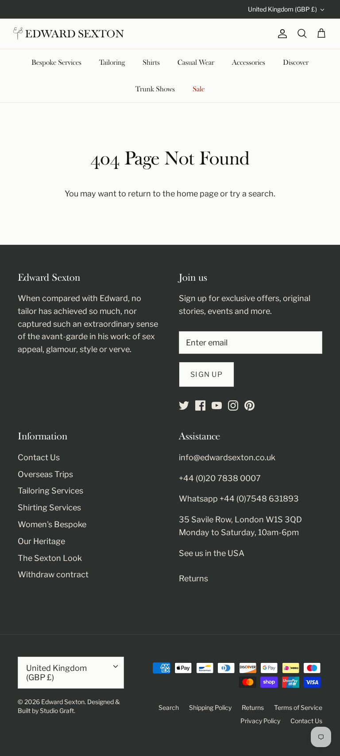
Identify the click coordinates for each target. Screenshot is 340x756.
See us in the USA (211, 553)
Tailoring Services (50, 490)
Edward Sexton (63, 701)
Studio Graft (57, 710)
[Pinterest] (249, 405)
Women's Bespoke (52, 524)
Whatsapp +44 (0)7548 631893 (239, 498)
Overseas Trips (45, 474)
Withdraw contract (53, 574)
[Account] (281, 33)
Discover (296, 62)
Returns (193, 578)
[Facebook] (200, 405)
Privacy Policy (260, 721)
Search (168, 707)
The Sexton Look (50, 558)
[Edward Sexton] (68, 33)
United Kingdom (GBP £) (282, 9)
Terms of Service (298, 707)
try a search (252, 193)
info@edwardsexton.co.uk (227, 457)
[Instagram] (233, 405)
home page (197, 193)
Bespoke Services (56, 62)
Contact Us (39, 457)
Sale (199, 89)
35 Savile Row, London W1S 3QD (240, 519)
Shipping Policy (210, 707)
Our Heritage (41, 541)
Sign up (206, 374)
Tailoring (112, 62)
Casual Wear (196, 62)
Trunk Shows (155, 89)
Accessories (248, 62)
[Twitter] (184, 405)
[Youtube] (217, 405)
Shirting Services (49, 507)
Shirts (151, 62)
